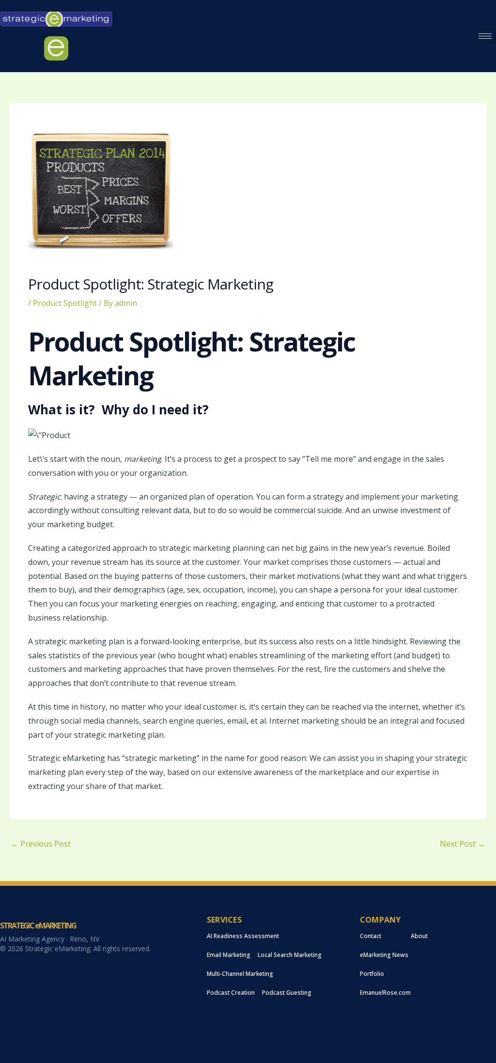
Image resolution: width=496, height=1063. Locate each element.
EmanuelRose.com (385, 992)
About (419, 936)
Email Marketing (228, 955)
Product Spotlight (65, 303)
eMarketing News (384, 955)
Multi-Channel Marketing (240, 974)
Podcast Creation (231, 992)
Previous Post (41, 843)
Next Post (462, 843)
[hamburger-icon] (485, 36)
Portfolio (372, 974)
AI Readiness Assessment (243, 936)
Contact (370, 936)
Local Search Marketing (290, 955)
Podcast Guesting (286, 992)
